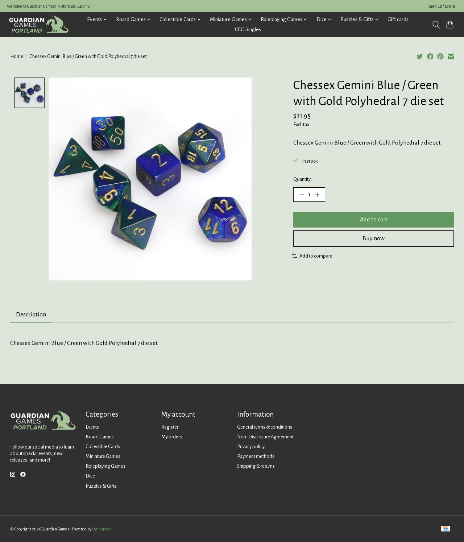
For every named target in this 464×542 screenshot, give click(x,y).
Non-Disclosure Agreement (265, 436)
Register (169, 427)
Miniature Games (103, 456)
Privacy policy (251, 446)
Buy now (373, 238)
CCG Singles (248, 29)
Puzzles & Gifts (101, 486)
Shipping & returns (256, 466)
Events (92, 427)
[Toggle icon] (436, 24)
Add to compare (315, 256)
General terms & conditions (264, 427)
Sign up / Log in (442, 6)
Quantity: (302, 179)
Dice (90, 476)
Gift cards (398, 19)
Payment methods (255, 456)
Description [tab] (31, 314)
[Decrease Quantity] (302, 194)
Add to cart (374, 219)
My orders (171, 436)
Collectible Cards (103, 446)
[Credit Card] (445, 529)
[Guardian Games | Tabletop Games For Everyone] (39, 24)
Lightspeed (102, 529)
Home (16, 56)
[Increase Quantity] (317, 194)
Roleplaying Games (105, 466)
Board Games (100, 436)
